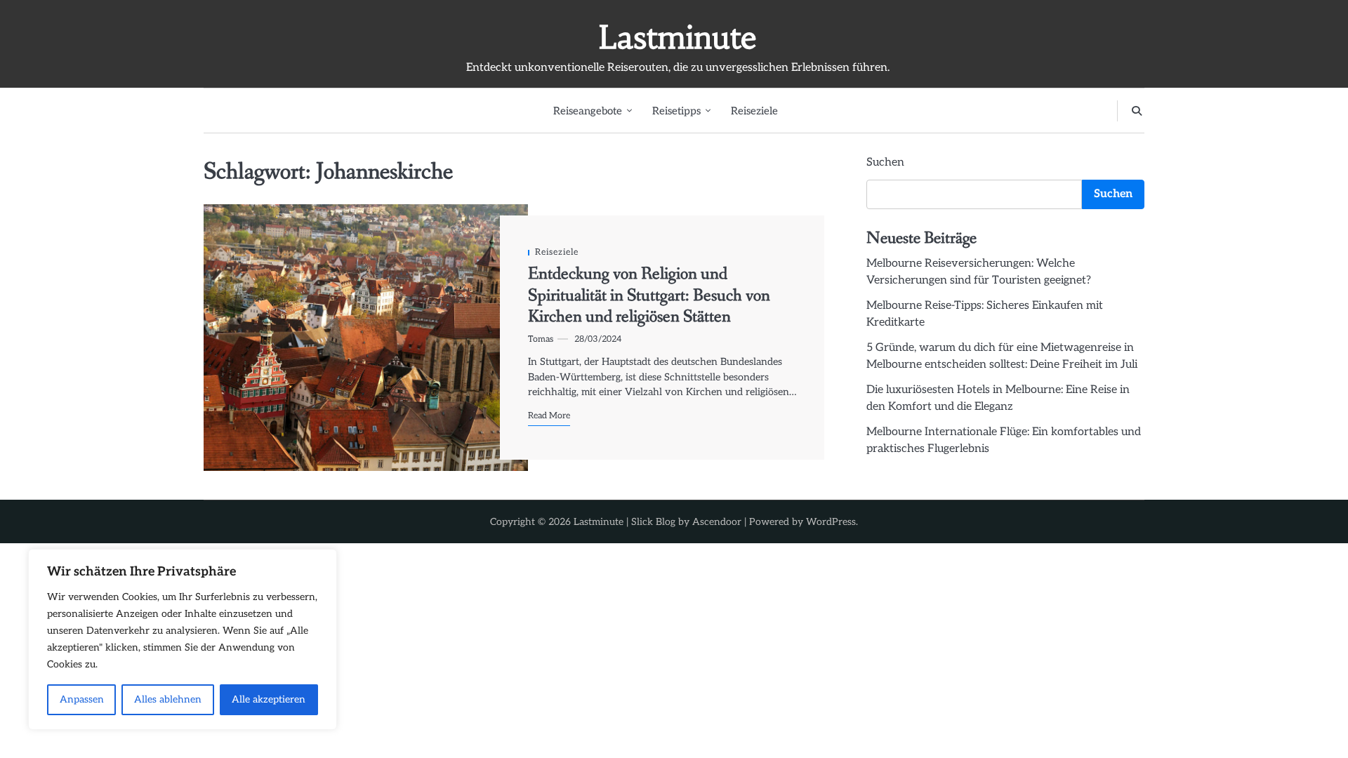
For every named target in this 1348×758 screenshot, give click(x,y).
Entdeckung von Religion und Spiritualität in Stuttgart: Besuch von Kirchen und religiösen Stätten (649, 295)
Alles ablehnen (167, 699)
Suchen (885, 162)
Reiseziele (754, 111)
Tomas (540, 339)
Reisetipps (676, 111)
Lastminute (678, 37)
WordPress (831, 522)
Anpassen (82, 699)
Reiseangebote (587, 111)
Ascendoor (716, 522)
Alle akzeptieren (268, 699)
